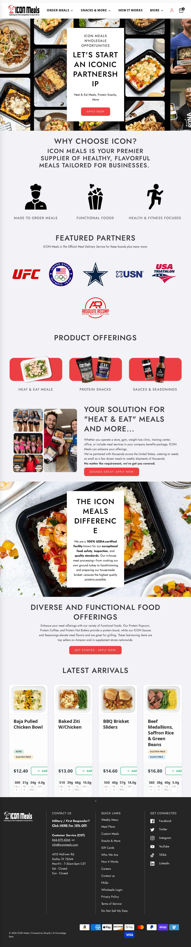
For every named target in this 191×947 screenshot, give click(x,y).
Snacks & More (110, 841)
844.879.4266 (61, 840)
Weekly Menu (109, 820)
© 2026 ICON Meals (19, 933)
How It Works (130, 10)
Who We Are (109, 855)
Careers (106, 869)
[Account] (171, 10)
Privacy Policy (110, 897)
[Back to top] (95, 801)
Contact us (108, 876)
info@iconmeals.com (65, 845)
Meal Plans (108, 827)
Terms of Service (111, 904)
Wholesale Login (111, 890)
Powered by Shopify (41, 933)
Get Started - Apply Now (95, 650)
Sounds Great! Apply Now (112, 472)
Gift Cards (107, 848)
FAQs (104, 883)
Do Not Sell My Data (114, 911)
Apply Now (95, 111)
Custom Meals (110, 834)
